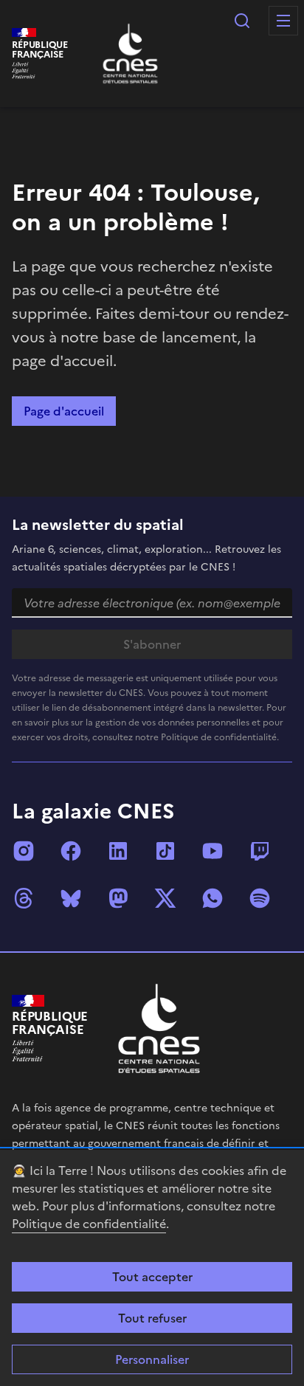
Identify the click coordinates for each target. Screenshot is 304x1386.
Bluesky (71, 898)
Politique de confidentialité (89, 1223)
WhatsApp (212, 898)
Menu (283, 20)
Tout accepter (152, 1277)
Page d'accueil (64, 411)
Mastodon (118, 898)
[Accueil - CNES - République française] (159, 1028)
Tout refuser (152, 1318)
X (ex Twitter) (165, 898)
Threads (23, 898)
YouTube (212, 851)
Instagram (23, 851)
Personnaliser (152, 1359)
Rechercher (242, 20)
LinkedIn (118, 851)
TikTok (165, 851)
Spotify (259, 898)
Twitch (259, 851)
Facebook (71, 851)
